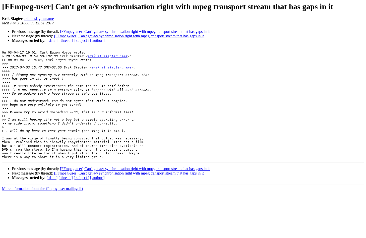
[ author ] (97, 40)
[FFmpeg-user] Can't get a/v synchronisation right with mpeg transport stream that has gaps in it (135, 31)
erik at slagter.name (39, 18)
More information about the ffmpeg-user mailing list (42, 188)
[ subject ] (81, 40)
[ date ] (52, 40)
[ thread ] (66, 40)
